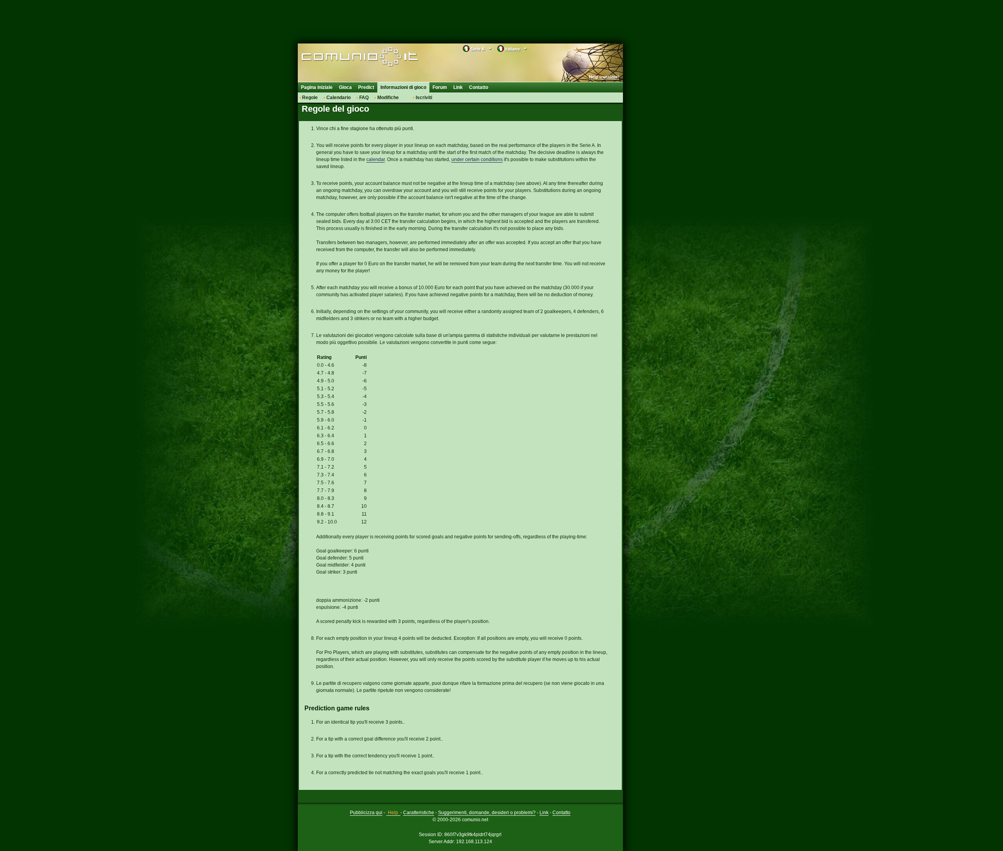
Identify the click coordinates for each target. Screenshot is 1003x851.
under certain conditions (477, 159)
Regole (310, 97)
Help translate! (604, 76)
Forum (440, 87)
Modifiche (388, 97)
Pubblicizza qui (366, 812)
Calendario (338, 97)
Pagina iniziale (317, 87)
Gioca (345, 87)
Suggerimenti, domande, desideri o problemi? (487, 812)
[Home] (352, 57)
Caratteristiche (418, 812)
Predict (366, 87)
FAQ (364, 97)
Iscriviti (424, 97)
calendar (375, 159)
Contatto (478, 87)
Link (458, 87)
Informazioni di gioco (403, 87)
